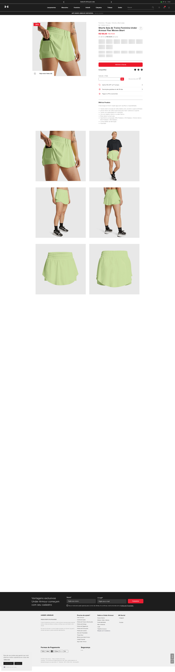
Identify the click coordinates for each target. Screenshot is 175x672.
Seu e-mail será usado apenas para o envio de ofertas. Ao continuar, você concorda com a (101, 605)
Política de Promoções (82, 628)
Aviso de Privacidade (82, 633)
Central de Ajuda (81, 619)
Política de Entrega (81, 624)
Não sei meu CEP (133, 83)
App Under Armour (82, 641)
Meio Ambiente (101, 624)
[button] (10, 667)
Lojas (98, 626)
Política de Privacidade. (127, 605)
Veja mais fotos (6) (45, 73)
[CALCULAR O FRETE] (122, 83)
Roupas (108, 23)
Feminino (101, 23)
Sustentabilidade (101, 622)
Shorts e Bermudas (118, 23)
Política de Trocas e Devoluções (85, 622)
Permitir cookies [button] (8, 663)
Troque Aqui (80, 635)
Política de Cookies (82, 630)
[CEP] (109, 82)
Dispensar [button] (18, 663)
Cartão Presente (81, 639)
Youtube (121, 622)
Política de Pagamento (82, 626)
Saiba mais (7, 659)
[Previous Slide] (63, 2)
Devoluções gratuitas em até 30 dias (112, 94)
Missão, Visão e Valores (103, 620)
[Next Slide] (111, 2)
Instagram (121, 618)
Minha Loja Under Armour (83, 637)
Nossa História (101, 618)
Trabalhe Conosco (102, 629)
